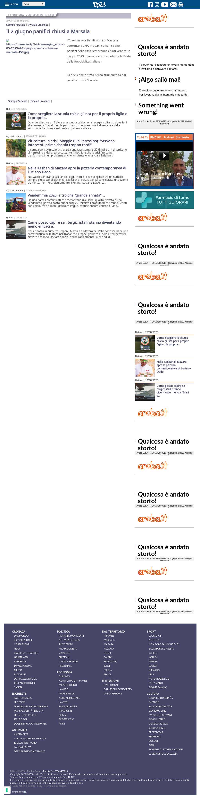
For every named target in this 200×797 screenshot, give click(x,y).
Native (9, 108)
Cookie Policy (35, 785)
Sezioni (13, 4)
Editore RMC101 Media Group (26, 771)
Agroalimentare (14, 136)
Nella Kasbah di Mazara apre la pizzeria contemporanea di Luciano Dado (174, 366)
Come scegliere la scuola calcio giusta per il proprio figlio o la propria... (173, 341)
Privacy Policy (17, 785)
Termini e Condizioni (56, 785)
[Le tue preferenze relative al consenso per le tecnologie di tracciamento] (7, 790)
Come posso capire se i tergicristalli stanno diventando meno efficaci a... (173, 390)
